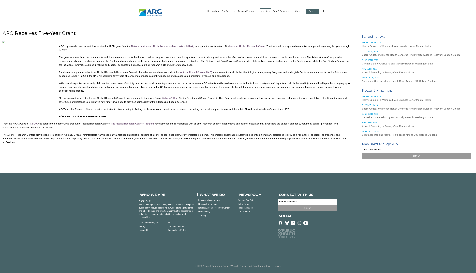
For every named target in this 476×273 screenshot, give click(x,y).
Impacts (264, 11)
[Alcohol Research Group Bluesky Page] (287, 223)
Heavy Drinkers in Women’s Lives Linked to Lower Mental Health (396, 46)
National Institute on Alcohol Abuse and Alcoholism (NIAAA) (162, 46)
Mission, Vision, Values (209, 200)
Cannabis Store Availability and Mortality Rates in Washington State (397, 63)
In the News (243, 204)
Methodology (204, 212)
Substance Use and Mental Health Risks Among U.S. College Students (399, 81)
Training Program (246, 11)
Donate (312, 11)
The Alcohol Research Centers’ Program (132, 123)
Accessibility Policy (177, 230)
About (298, 11)
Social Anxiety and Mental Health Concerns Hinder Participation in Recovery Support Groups (411, 55)
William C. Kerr (170, 98)
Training (202, 215)
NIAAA (33, 123)
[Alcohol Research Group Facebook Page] (280, 223)
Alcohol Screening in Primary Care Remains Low (388, 72)
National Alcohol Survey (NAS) (195, 72)
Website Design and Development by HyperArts (255, 266)
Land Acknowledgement (150, 222)
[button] (323, 11)
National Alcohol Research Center (247, 46)
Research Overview (207, 204)
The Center (227, 11)
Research (212, 11)
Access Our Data (246, 200)
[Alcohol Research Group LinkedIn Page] (293, 223)
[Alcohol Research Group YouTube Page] (306, 223)
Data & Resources (281, 11)
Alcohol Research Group (151, 12)
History (142, 226)
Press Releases (245, 208)
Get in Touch (244, 212)
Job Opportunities (176, 226)
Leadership (144, 230)
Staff (170, 222)
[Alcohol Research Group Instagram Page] (299, 223)
